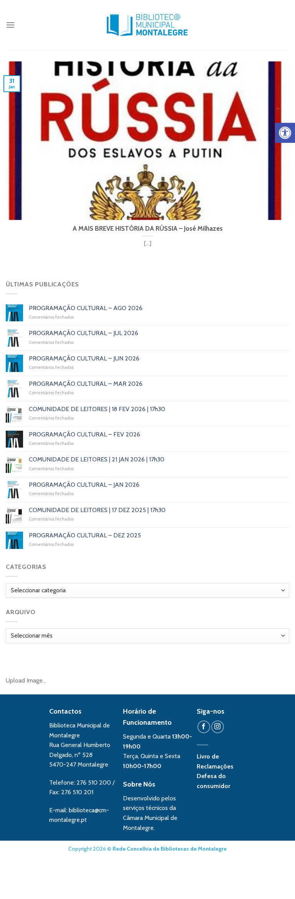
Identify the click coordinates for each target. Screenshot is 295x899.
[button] (285, 133)
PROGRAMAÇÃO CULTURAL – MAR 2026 (86, 383)
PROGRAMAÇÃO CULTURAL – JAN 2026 (84, 484)
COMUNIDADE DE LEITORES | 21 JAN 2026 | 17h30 (96, 459)
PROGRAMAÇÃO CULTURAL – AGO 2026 (86, 308)
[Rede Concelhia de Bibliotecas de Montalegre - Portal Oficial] (148, 25)
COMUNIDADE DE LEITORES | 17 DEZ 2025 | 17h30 (97, 510)
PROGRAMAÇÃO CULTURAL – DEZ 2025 (85, 535)
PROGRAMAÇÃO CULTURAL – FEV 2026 (84, 434)
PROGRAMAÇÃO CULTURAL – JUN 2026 (84, 358)
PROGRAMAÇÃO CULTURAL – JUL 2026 (83, 333)
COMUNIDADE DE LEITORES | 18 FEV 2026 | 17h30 (97, 409)
